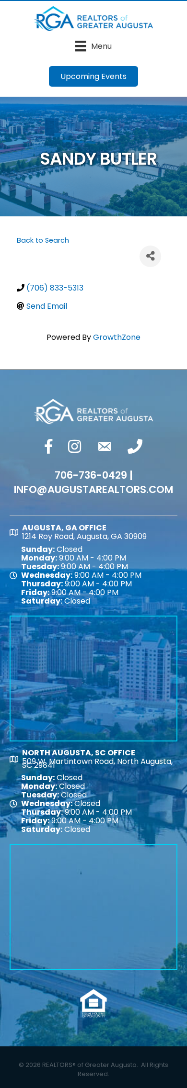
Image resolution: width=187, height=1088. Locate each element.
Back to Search (43, 240)
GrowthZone (116, 337)
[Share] (150, 256)
